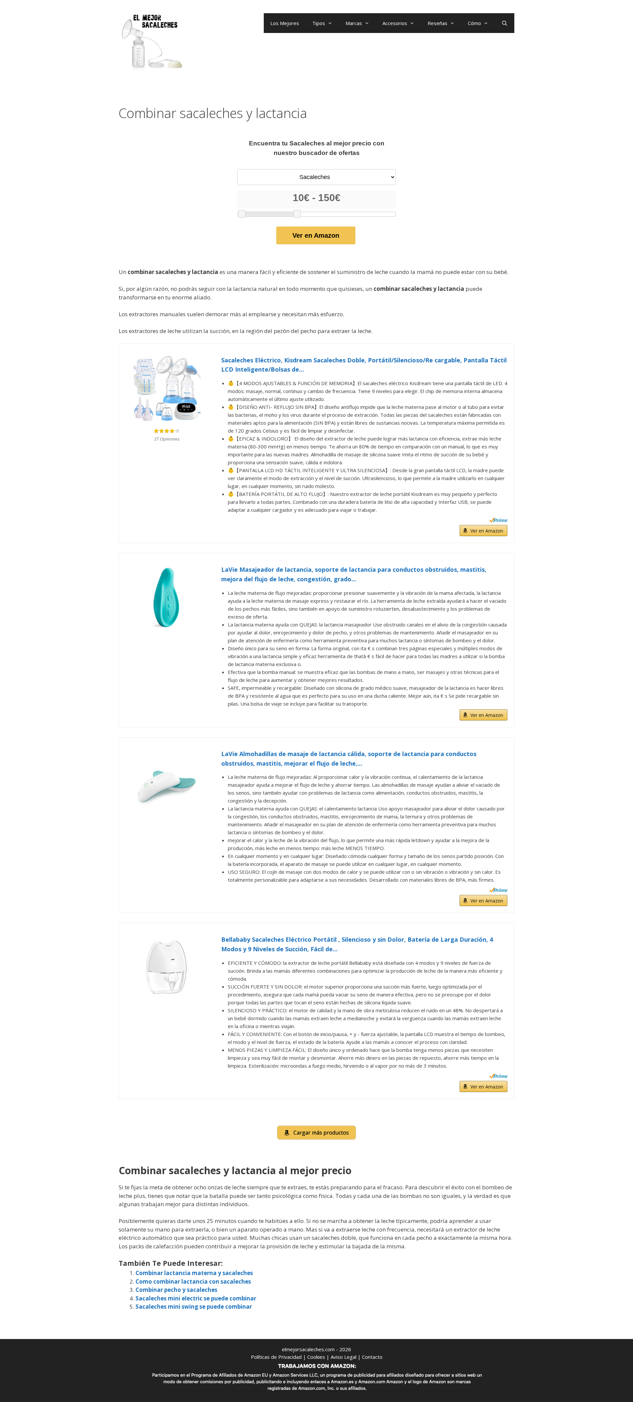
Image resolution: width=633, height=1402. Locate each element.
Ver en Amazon (315, 235)
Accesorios (394, 23)
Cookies (316, 1357)
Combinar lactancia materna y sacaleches (194, 1273)
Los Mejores (284, 23)
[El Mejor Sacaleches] (152, 42)
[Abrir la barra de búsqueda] (504, 23)
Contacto (372, 1357)
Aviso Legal (343, 1357)
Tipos (318, 23)
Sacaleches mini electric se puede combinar (196, 1298)
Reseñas (437, 23)
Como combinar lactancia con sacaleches (193, 1281)
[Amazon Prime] (498, 520)
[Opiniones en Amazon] (167, 431)
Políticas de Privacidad (276, 1357)
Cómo (474, 23)
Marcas (354, 23)
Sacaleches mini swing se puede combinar (194, 1306)
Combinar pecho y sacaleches (176, 1290)
